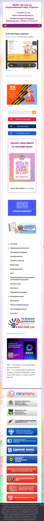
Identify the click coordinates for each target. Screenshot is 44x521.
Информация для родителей (18, 292)
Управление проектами (17, 260)
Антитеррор (13, 244)
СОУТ (11, 273)
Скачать (8, 70)
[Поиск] (34, 112)
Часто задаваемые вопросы (18, 309)
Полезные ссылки (15, 284)
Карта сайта (13, 313)
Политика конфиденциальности (19, 305)
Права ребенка (14, 300)
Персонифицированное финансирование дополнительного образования (22, 278)
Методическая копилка (17, 296)
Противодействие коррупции (18, 252)
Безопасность (14, 288)
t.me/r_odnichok (29, 188)
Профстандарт (14, 265)
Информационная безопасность (19, 248)
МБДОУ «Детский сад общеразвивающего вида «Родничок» (22, 6)
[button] (5, 25)
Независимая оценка (16, 269)
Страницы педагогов (16, 256)
